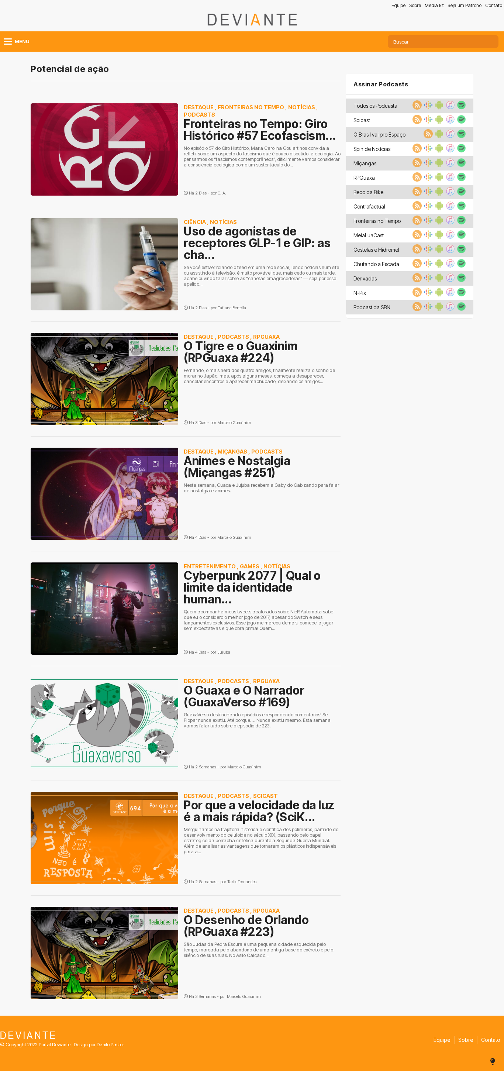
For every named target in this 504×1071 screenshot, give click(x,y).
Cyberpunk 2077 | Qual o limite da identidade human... (252, 587)
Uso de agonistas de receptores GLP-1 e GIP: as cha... (257, 243)
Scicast (265, 796)
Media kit (434, 5)
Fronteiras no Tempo (251, 107)
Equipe (398, 5)
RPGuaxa (266, 337)
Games (249, 566)
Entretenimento (210, 566)
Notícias (301, 107)
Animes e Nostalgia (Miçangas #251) (237, 467)
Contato (493, 5)
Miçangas (232, 451)
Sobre (415, 5)
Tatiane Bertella (232, 307)
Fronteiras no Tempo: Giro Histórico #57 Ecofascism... (260, 130)
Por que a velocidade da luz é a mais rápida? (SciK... (259, 811)
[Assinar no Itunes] (449, 107)
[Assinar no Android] (438, 107)
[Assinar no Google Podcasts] (427, 107)
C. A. (222, 193)
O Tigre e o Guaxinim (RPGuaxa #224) (240, 352)
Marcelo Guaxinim (234, 422)
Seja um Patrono (464, 5)
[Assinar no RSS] (416, 107)
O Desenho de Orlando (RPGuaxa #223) (246, 926)
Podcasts (199, 114)
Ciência (195, 222)
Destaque (199, 107)
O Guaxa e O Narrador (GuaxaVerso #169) (244, 696)
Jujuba (223, 652)
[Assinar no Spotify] (460, 107)
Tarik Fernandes (241, 881)
